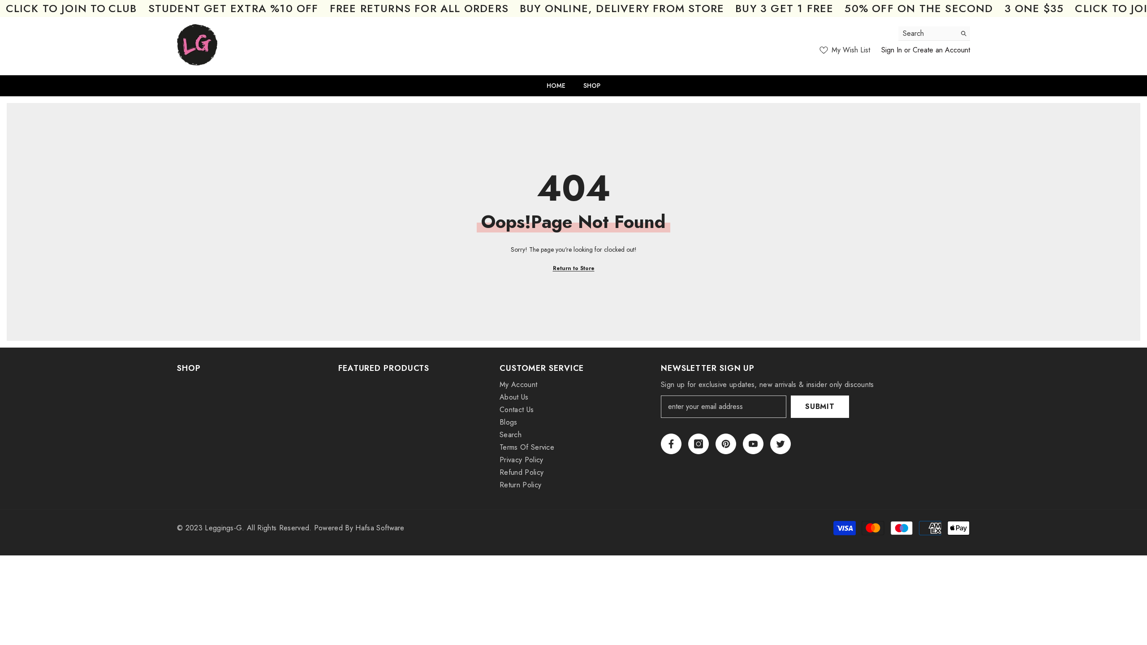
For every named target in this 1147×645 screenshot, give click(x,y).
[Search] (934, 33)
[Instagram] (698, 444)
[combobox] (927, 33)
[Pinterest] (726, 444)
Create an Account (941, 50)
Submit (820, 406)
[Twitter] (780, 444)
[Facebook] (671, 444)
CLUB (122, 8)
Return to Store (574, 268)
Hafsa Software (379, 528)
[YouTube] (753, 444)
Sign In (891, 50)
